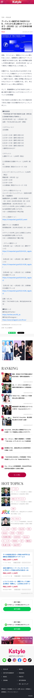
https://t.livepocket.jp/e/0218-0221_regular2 (16, 278)
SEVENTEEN (17, 537)
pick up (5, 669)
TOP (2, 17)
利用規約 (28, 689)
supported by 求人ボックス (27, 593)
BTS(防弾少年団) (7, 537)
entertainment (8, 673)
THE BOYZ (20, 533)
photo (21, 677)
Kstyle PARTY (17, 545)
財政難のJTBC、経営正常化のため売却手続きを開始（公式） (18, 449)
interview (22, 680)
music (5, 677)
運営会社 (3, 689)
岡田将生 (28, 541)
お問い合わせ (21, 689)
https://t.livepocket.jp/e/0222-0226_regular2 (16, 292)
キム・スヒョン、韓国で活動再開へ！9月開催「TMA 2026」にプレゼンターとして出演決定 (18, 440)
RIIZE (29, 529)
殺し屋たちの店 (6, 545)
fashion (21, 673)
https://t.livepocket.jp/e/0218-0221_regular (16, 252)
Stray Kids (21, 529)
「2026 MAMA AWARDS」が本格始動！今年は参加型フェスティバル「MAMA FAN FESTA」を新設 (18, 458)
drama (5, 680)
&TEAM (12, 533)
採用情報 (3, 692)
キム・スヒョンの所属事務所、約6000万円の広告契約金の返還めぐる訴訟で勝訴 (18, 467)
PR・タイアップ (23, 684)
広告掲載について (11, 689)
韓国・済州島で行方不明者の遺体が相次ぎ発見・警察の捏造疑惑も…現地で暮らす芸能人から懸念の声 (22, 375)
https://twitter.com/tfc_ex (11, 314)
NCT (22, 541)
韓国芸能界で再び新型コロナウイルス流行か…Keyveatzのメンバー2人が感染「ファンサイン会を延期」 (22, 408)
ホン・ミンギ (6, 541)
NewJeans (25, 537)
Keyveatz (5, 533)
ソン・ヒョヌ (6, 529)
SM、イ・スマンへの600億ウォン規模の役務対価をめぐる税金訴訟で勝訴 (22, 386)
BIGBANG (15, 541)
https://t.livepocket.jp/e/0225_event (14, 219)
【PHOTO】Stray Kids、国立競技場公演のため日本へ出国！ (22, 418)
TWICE (14, 529)
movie (21, 669)
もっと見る (17, 475)
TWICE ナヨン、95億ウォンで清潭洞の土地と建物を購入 (22, 397)
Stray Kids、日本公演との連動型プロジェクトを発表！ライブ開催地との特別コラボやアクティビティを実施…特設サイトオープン (18, 431)
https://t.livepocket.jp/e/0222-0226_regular (16, 265)
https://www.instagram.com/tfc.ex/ (14, 320)
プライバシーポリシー (12, 692)
